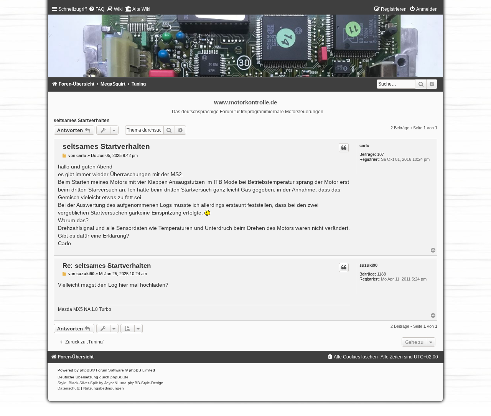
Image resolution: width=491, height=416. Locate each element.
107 (380, 154)
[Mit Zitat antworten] (344, 147)
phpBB (86, 370)
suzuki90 (368, 265)
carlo (364, 145)
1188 (381, 274)
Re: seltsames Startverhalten (107, 265)
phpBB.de (119, 377)
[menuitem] (96, 9)
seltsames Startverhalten (81, 120)
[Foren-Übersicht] (246, 43)
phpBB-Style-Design (145, 383)
